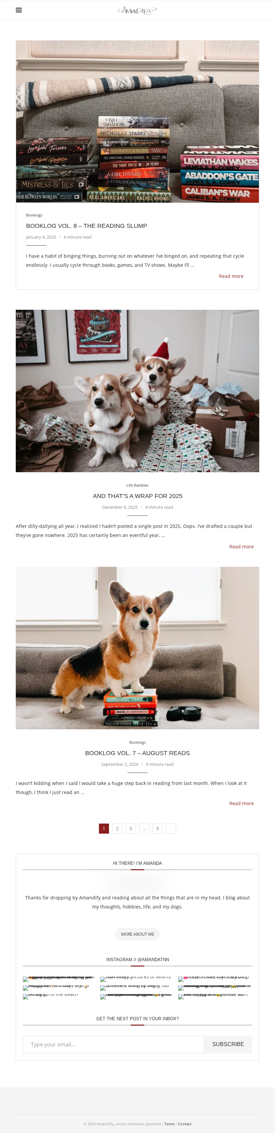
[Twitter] (81, 1100)
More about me (137, 934)
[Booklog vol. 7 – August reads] (137, 648)
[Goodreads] (193, 1100)
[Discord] (179, 1100)
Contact (184, 1123)
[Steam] (165, 1100)
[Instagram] (95, 1100)
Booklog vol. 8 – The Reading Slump (86, 226)
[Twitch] (151, 1100)
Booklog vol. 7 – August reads (137, 753)
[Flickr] (109, 1100)
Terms (169, 1123)
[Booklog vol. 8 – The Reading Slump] (137, 122)
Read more (231, 276)
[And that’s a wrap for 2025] (137, 391)
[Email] (123, 1100)
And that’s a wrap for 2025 (137, 496)
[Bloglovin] (137, 1100)
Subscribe (228, 1044)
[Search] (256, 10)
